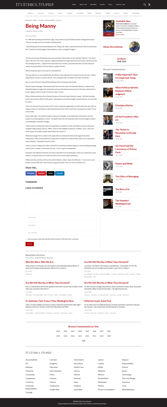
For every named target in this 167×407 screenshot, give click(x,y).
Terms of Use (91, 403)
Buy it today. (120, 34)
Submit (29, 244)
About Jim (66, 403)
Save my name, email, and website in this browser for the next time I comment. (53, 239)
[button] (145, 4)
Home (60, 403)
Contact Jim (82, 403)
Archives (74, 403)
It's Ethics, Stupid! (34, 4)
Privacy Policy (101, 403)
